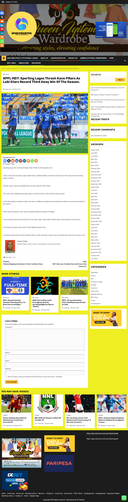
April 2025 (94, 199)
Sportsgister (18, 50)
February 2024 (95, 243)
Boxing (93, 275)
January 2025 (95, 209)
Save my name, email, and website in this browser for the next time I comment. (35, 377)
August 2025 (95, 187)
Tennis (93, 300)
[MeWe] (24, 161)
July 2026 (94, 153)
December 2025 (96, 175)
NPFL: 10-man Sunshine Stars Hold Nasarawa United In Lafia (73, 302)
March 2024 (94, 240)
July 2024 (94, 227)
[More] (36, 161)
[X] (9, 161)
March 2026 (94, 165)
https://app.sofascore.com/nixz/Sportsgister (102, 433)
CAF (92, 279)
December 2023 (96, 249)
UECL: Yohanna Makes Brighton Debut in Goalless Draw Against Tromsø (111, 420)
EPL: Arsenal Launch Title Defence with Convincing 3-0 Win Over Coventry (78, 420)
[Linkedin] (16, 161)
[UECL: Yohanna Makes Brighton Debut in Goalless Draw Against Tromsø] (112, 403)
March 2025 (94, 203)
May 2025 (94, 196)
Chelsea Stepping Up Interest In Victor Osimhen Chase (23, 263)
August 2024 (95, 224)
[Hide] (1, 49)
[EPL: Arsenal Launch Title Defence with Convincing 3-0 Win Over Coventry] (80, 403)
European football (96, 282)
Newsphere (70, 500)
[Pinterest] (20, 161)
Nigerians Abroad (96, 294)
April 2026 (94, 162)
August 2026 (95, 150)
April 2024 (94, 237)
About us (44, 58)
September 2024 (96, 221)
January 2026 (95, 171)
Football (93, 285)
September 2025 (96, 184)
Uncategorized (95, 303)
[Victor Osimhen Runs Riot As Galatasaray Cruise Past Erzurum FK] (16, 403)
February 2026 (95, 168)
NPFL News (6, 74)
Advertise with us (58, 58)
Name (7, 353)
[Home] (4, 58)
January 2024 (95, 246)
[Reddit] (12, 161)
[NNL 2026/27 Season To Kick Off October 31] (48, 403)
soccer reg (36, 63)
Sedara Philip (17, 89)
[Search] (125, 61)
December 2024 (96, 212)
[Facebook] (5, 161)
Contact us (72, 58)
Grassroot (94, 288)
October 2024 (95, 218)
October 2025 (95, 181)
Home (112, 58)
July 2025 (94, 190)
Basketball (94, 272)
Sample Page (24, 63)
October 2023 (95, 255)
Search (96, 74)
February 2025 (95, 206)
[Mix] (28, 161)
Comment (9, 327)
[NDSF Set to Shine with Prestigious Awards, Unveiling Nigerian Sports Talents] (44, 286)
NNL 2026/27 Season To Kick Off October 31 (105, 95)
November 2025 (96, 178)
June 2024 (94, 231)
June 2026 (94, 156)
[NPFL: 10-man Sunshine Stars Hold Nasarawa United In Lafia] (74, 286)
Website (8, 369)
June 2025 (94, 193)
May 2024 (94, 234)
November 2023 (96, 252)
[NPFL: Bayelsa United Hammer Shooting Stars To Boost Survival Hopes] (15, 286)
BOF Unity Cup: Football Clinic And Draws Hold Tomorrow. (69, 264)
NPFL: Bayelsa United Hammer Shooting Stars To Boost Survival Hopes (14, 302)
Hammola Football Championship (93, 58)
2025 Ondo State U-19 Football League (22, 58)
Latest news (95, 291)
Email (7, 361)
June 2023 (94, 258)
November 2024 (96, 215)
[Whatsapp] (32, 161)
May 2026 (94, 159)
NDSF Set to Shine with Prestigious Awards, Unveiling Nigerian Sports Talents (43, 303)
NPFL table (11, 63)
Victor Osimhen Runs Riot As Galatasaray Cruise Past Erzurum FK (14, 420)
